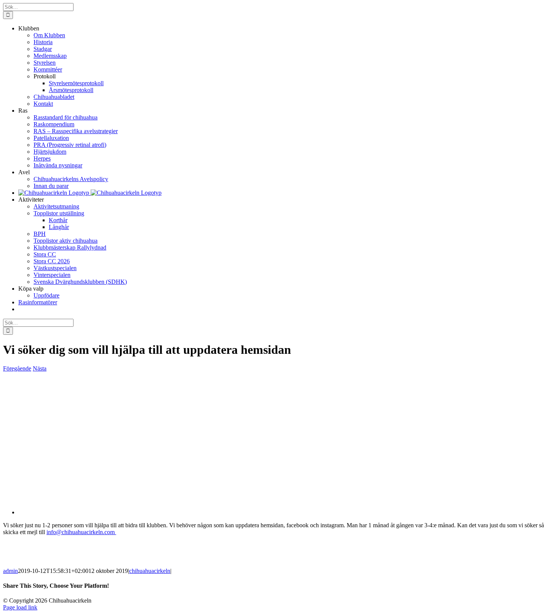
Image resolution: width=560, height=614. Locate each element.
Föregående (17, 368)
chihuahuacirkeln (149, 571)
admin (10, 571)
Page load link (20, 607)
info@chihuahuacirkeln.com (81, 532)
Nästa (39, 368)
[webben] (151, 512)
